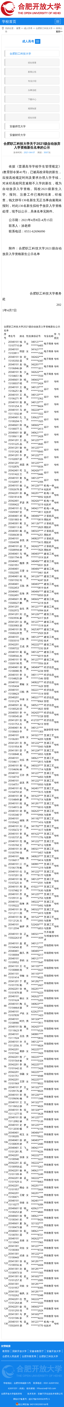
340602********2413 (37, 427)
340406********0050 (37, 593)
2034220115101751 (13, 1073)
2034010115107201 (13, 873)
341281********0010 (37, 805)
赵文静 (23, 548)
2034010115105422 (13, 820)
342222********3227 (37, 1157)
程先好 (23, 790)
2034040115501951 (13, 563)
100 (6, 1096)
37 (5, 616)
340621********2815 (37, 759)
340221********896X (37, 699)
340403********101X (37, 555)
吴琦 (22, 737)
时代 (22, 1021)
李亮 (22, 540)
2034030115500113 (13, 525)
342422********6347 (37, 358)
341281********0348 (37, 1293)
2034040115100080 (13, 669)
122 (6, 1263)
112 (6, 1187)
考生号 (11, 336)
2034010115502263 (13, 935)
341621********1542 (37, 351)
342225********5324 (37, 1058)
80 (5, 945)
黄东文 (23, 479)
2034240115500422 (13, 502)
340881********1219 (37, 865)
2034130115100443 (13, 1255)
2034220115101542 (13, 1051)
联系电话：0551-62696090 (27, 231)
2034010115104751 (13, 782)
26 (5, 532)
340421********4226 (37, 1149)
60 (5, 790)
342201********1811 (37, 366)
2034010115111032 (13, 411)
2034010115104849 (13, 797)
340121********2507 (37, 945)
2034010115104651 (13, 373)
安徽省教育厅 (36, 1351)
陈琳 (22, 903)
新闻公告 (32, 71)
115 (6, 1210)
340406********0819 (37, 517)
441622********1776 (37, 835)
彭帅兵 (23, 722)
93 (5, 1043)
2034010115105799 (13, 850)
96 (5, 1066)
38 (5, 623)
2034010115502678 (13, 487)
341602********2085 (37, 1278)
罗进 (22, 502)
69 (5, 858)
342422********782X (37, 548)
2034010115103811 (13, 351)
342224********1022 (37, 411)
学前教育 (48, 1089)
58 (5, 775)
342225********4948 (37, 1073)
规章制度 (32, 108)
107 (6, 1149)
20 (5, 487)
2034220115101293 (13, 1308)
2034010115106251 (13, 389)
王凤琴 (23, 396)
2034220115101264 (13, 1301)
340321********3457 (37, 850)
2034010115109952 (13, 960)
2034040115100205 (13, 1134)
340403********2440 (37, 1142)
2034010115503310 (13, 638)
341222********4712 (37, 843)
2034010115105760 (13, 843)
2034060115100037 (13, 381)
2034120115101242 (13, 449)
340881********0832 (37, 1036)
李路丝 (23, 1066)
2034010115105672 (13, 828)
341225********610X (37, 1126)
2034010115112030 (13, 1126)
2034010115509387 (13, 510)
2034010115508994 (13, 548)
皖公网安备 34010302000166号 (33, 1404)
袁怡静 (23, 366)
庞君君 (23, 945)
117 (6, 1225)
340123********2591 (37, 881)
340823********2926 (37, 1005)
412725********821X (37, 722)
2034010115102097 (13, 479)
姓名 (22, 336)
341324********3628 (37, 1111)
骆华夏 (23, 449)
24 (5, 517)
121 (6, 1255)
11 (5, 419)
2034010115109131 (13, 896)
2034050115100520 (13, 707)
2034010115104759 (13, 790)
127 (6, 1301)
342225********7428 (37, 1066)
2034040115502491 (13, 593)
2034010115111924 (13, 1036)
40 (5, 638)
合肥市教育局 (29, 1356)
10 (5, 411)
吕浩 (22, 1036)
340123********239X (37, 479)
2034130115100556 (13, 1263)
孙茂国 (23, 911)
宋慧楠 (23, 1096)
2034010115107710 (13, 343)
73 (5, 888)
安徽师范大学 (18, 126)
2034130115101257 (13, 1278)
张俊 (22, 1202)
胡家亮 (23, 669)
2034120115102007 (13, 457)
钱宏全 (23, 881)
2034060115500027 (13, 601)
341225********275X (37, 896)
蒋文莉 (23, 525)
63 (5, 812)
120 (6, 1248)
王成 (22, 646)
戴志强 (23, 532)
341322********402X (37, 1104)
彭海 (22, 593)
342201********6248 (37, 1195)
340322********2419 (37, 911)
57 (5, 767)
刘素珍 (23, 1270)
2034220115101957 (13, 1187)
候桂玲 (23, 578)
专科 (56, 343)
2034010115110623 (13, 1028)
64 (5, 820)
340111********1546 (37, 676)
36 (5, 608)
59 (5, 782)
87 (5, 998)
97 (5, 1074)
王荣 (22, 1081)
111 (6, 1180)
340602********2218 (37, 601)
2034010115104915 (13, 805)
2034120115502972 (13, 608)
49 (5, 706)
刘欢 (22, 1285)
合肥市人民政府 (10, 1356)
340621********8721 (37, 1232)
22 (5, 502)
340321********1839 (37, 935)
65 (5, 828)
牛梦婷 (23, 457)
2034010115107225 (13, 881)
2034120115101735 (13, 983)
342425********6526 (37, 1028)
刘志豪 (23, 616)
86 (5, 990)
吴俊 (22, 1240)
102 (6, 1111)
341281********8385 (37, 1285)
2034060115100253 (13, 1210)
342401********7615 (37, 790)
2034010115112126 (13, 918)
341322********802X (37, 1089)
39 (5, 631)
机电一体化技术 (49, 487)
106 (6, 1142)
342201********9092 (37, 495)
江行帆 (23, 865)
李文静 (23, 676)
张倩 (22, 1157)
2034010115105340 (13, 812)
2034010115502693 (13, 1323)
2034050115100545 (13, 714)
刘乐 (22, 760)
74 (5, 896)
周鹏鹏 (23, 601)
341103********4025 (37, 975)
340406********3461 (37, 570)
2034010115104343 (13, 945)
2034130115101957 (13, 1285)
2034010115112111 (13, 911)
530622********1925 (37, 419)
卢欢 (22, 1013)
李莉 (22, 960)
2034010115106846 (13, 366)
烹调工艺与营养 (49, 737)
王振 (22, 638)
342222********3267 (37, 1164)
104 (6, 1126)
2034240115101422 (13, 472)
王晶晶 (23, 442)
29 (5, 555)
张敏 (22, 975)
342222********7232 (37, 646)
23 (5, 510)
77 (5, 918)
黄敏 (22, 684)
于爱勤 (23, 983)
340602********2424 (37, 381)
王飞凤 (23, 1149)
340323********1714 (37, 767)
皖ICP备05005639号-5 (39, 1399)
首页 (18, 28)
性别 (28, 336)
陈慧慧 (23, 631)
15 (5, 449)
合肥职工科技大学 (44, 28)
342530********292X (37, 631)
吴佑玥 (23, 707)
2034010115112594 (13, 926)
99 (5, 1089)
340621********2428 (37, 434)
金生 (22, 608)
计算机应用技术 (49, 517)
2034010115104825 (13, 676)
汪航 (22, 691)
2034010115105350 (13, 358)
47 (5, 691)
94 (5, 1051)
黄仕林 (23, 767)
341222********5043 (37, 744)
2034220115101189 (13, 1172)
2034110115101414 (13, 975)
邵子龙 (23, 752)
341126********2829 (37, 525)
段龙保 (23, 805)
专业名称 (48, 336)
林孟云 (23, 1179)
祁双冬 (23, 517)
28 (5, 548)
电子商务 (48, 343)
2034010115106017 (13, 858)
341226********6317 (37, 616)
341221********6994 (37, 608)
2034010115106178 (13, 865)
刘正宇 (23, 828)
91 (5, 1028)
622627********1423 (37, 1013)
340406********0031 (37, 563)
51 (5, 722)
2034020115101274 (13, 699)
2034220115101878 (13, 990)
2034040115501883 (13, 517)
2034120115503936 (13, 616)
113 (6, 1195)
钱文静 (23, 343)
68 (5, 850)
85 (5, 983)
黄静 (22, 1051)
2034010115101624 (13, 998)
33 (5, 585)
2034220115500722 (13, 646)
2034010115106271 (13, 396)
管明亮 (23, 661)
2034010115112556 (13, 1043)
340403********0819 (37, 585)
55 (5, 752)
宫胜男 (23, 744)
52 (5, 729)
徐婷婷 (23, 1142)
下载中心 (32, 99)
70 (5, 865)
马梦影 (23, 1316)
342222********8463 (37, 1179)
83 (5, 968)
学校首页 (9, 21)
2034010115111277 (13, 1111)
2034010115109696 (13, 1096)
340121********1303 (37, 729)
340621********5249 (37, 1172)
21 (5, 495)
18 (5, 472)
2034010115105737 (13, 835)
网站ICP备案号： (31, 1402)
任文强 (23, 873)
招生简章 (32, 62)
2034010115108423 (13, 691)
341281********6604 (37, 1263)
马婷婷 (23, 411)
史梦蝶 (23, 1126)
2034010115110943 (13, 1240)
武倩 (22, 1255)
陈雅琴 (23, 1028)
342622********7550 (37, 373)
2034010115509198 (13, 661)
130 (6, 1323)
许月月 (23, 1043)
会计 (46, 381)
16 (5, 457)
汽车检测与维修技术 (49, 935)
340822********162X (37, 684)
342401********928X (37, 1202)
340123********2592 (37, 638)
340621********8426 (37, 1217)
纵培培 (23, 1308)
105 (6, 1134)
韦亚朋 (23, 1323)
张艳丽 (23, 990)
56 (5, 760)
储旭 (22, 820)
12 (5, 426)
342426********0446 (37, 472)
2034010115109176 (13, 1089)
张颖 (22, 1074)
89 (5, 1013)
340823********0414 (37, 858)
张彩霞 (23, 1232)
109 (6, 1164)
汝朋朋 (23, 623)
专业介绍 (32, 81)
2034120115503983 (13, 623)
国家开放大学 (19, 1351)
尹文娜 (23, 1089)
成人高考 (28, 28)
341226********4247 (37, 578)
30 (5, 563)
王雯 (22, 570)
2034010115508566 (13, 653)
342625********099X (37, 812)
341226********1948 (37, 1096)
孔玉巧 (23, 419)
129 (6, 1316)
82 (5, 960)
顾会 (22, 1187)
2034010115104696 (13, 767)
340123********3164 (37, 389)
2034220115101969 (13, 1081)
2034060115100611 (13, 434)
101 (6, 1104)
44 (5, 669)
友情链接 (6, 1346)
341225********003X (37, 464)
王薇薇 (23, 389)
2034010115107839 (13, 1013)
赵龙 (22, 782)
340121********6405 (37, 343)
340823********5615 (37, 540)
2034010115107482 (13, 888)
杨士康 (23, 487)
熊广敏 (23, 1058)
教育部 (6, 1351)
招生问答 (32, 117)
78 (5, 926)
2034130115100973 (13, 1270)
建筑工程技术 (49, 555)
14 (5, 442)
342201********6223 (37, 990)
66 (5, 835)
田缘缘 (23, 1119)
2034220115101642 (13, 1066)
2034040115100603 (13, 729)
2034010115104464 (13, 1005)
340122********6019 (37, 653)
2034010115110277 (13, 1202)
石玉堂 (23, 510)
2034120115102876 (13, 464)
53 (5, 737)
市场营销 (48, 945)
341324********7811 (37, 1021)
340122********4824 (37, 1043)
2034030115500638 (13, 532)
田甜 (22, 351)
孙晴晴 (23, 381)
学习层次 (57, 336)
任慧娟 (23, 1301)
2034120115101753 (13, 722)
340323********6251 (37, 532)
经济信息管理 (49, 669)
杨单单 (23, 1172)
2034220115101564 (13, 1058)
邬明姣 (23, 1210)
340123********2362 (37, 396)
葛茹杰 (23, 653)
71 (5, 873)
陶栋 (22, 858)
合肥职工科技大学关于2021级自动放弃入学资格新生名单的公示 (32, 145)
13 (5, 434)
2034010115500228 (13, 631)
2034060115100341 (13, 1217)
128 (6, 1308)
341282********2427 (37, 983)
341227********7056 (37, 661)
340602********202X (37, 1308)
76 (5, 911)
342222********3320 (37, 1301)
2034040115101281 (13, 1149)
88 (5, 1005)
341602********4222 (37, 1316)
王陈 (22, 585)
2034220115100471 (13, 1195)
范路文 (23, 843)
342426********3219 (37, 502)
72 (5, 881)
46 (5, 684)
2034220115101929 (13, 1179)
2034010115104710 (13, 775)
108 (6, 1157)
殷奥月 (23, 404)
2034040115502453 (13, 585)
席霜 (22, 464)
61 (5, 797)
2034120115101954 (13, 744)
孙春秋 (23, 495)
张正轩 (23, 935)
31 (5, 570)
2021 (26, 326)
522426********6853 (37, 926)
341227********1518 (37, 623)
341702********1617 (37, 828)
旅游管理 (48, 729)
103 (6, 1119)
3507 (46, 152)
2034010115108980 (13, 1021)
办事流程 (32, 90)
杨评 (22, 926)
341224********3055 (37, 752)
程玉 (22, 1134)
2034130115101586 (13, 1316)
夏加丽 (23, 1225)
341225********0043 (37, 449)
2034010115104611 (13, 759)
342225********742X (37, 1051)
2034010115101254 (13, 404)
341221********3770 (37, 1323)
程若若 (23, 1278)
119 (6, 1240)
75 (5, 903)
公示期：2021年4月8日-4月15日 (31, 220)
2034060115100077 (13, 427)
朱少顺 (23, 373)
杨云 (22, 998)
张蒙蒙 (23, 434)
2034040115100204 (13, 419)
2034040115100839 (13, 1142)
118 (6, 1232)
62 (5, 805)
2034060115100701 (13, 1232)
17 (5, 464)
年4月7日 (10, 310)
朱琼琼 (23, 1111)
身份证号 (36, 336)
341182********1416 (37, 820)
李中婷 (23, 714)
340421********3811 (37, 510)
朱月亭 (23, 729)
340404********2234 (37, 669)
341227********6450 (37, 775)
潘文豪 (23, 797)
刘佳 (22, 1248)
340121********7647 (37, 960)
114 (6, 1202)
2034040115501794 (13, 555)
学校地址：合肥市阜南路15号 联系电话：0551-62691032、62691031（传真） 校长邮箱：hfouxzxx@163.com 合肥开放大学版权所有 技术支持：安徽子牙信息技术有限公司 (32, 1388)
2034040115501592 (13, 578)
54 (5, 744)
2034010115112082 (13, 1119)
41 (5, 646)
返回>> (59, 31)
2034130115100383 (13, 1247)
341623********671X (37, 797)
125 (6, 1285)
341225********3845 (37, 442)
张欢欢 (23, 1263)
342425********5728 (37, 714)
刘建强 (23, 850)
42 (5, 654)
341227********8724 (37, 1247)
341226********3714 (37, 487)
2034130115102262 (13, 1293)
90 (5, 1021)
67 (5, 843)
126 (6, 1293)
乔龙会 (23, 896)
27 (5, 540)
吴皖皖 (23, 1164)
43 (5, 661)
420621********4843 (37, 1210)
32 (5, 578)
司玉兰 (23, 472)
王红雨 (23, 968)
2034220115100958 (13, 1164)
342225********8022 (37, 1081)
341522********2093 (37, 918)
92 (5, 1036)
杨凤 (22, 1293)
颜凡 (22, 952)
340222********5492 (37, 903)
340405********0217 (37, 952)
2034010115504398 (13, 540)
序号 (5, 336)
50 (5, 714)
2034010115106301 (13, 737)
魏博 (22, 563)
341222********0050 (37, 782)
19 (5, 480)
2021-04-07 (29, 152)
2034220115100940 (13, 1157)
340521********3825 (37, 707)
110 (6, 1172)
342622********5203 (37, 998)
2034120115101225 (13, 442)
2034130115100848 (13, 752)
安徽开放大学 (54, 1351)
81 (5, 952)
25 (5, 525)
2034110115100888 (13, 968)
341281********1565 (37, 1270)
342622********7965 (37, 1240)
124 (6, 1278)
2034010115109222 (13, 903)
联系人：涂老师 (20, 226)
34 (5, 593)
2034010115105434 (13, 684)
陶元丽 (23, 1005)
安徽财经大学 (18, 135)
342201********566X (37, 1187)
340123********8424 (37, 404)
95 (5, 1058)
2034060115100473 (13, 1225)
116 (6, 1217)
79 (5, 935)
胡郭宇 (23, 812)
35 (5, 601)
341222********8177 (37, 873)
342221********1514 (37, 691)
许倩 (22, 699)
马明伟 (23, 555)
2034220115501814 (13, 495)
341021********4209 (37, 737)
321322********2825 (37, 1225)
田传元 (23, 427)
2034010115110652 (13, 1104)
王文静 (23, 1104)
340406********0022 (37, 1134)
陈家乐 (23, 918)
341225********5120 (37, 1119)
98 (5, 1081)
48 (5, 699)
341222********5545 (37, 1255)
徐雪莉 (23, 1217)
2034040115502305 (13, 570)
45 (5, 676)
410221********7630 (37, 888)
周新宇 (23, 888)
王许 (22, 775)
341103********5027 (37, 968)
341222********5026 (37, 457)
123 (6, 1270)
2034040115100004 (13, 952)
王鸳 (22, 1195)
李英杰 (23, 835)
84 (5, 975)
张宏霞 (23, 358)
